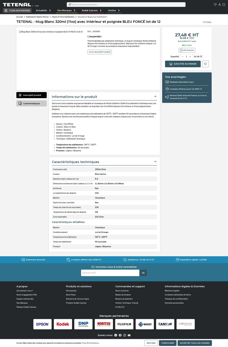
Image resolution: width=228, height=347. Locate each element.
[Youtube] (129, 335)
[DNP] (83, 324)
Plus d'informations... (91, 343)
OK (143, 273)
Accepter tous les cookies (195, 343)
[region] (52, 58)
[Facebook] (120, 335)
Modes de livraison (123, 295)
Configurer (167, 343)
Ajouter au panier (185, 64)
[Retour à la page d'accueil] (20, 4)
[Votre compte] (219, 4)
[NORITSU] (104, 324)
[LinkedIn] (115, 335)
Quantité (175, 57)
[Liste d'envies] (215, 4)
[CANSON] (165, 324)
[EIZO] (145, 324)
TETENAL (207, 22)
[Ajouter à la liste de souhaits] (205, 64)
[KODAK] (63, 324)
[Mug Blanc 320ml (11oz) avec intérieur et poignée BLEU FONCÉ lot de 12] (51, 31)
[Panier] (224, 4)
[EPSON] (42, 324)
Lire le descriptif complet (99, 52)
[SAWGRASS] (186, 324)
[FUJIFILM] (124, 324)
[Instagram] (124, 335)
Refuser (151, 343)
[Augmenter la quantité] (190, 56)
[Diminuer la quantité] (182, 56)
